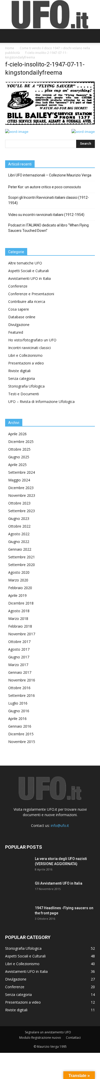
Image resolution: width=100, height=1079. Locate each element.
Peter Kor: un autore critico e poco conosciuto (44, 187)
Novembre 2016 (21, 680)
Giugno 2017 (18, 657)
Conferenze (17, 286)
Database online (21, 316)
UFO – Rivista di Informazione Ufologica (41, 401)
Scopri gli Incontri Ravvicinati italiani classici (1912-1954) (48, 200)
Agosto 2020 (18, 572)
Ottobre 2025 (19, 449)
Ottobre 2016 (19, 687)
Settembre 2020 (21, 564)
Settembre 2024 (21, 472)
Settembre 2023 (21, 510)
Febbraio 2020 (20, 587)
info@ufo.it (60, 825)
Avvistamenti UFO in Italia (29, 278)
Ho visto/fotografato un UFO (32, 340)
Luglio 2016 (17, 703)
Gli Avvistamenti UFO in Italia (58, 883)
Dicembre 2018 (21, 603)
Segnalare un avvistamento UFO (48, 1032)
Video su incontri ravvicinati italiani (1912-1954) (46, 215)
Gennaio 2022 (19, 549)
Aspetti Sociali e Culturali (28, 270)
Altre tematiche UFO (25, 263)
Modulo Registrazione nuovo (40, 1037)
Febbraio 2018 (20, 626)
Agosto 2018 (18, 610)
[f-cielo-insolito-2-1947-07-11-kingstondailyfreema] (50, 124)
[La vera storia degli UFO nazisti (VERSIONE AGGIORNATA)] (18, 865)
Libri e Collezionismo (25, 355)
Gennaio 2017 (19, 672)
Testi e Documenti (23, 393)
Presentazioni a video (26, 363)
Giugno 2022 (18, 541)
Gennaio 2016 (19, 726)
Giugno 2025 (18, 456)
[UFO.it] (50, 14)
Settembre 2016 (21, 695)
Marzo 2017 (18, 664)
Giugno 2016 (18, 710)
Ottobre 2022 (19, 526)
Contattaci (73, 1037)
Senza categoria (21, 378)
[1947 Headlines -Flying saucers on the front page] (18, 914)
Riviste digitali (19, 370)
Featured (15, 332)
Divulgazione (18, 324)
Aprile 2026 (17, 433)
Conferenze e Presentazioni (31, 293)
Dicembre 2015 (21, 733)
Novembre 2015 (21, 741)
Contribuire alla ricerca (26, 301)
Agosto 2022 (18, 533)
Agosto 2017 (18, 649)
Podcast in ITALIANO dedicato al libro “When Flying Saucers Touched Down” (48, 228)
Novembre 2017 (21, 633)
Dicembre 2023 (21, 487)
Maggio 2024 (19, 480)
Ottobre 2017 (19, 641)
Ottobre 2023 (19, 503)
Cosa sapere (18, 309)
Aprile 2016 (17, 718)
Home (9, 48)
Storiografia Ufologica (26, 386)
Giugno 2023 (18, 518)
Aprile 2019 (17, 595)
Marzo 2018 (18, 618)
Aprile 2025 (17, 464)
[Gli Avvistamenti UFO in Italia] (18, 890)
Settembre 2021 (21, 557)
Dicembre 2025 (21, 441)
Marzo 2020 (18, 580)
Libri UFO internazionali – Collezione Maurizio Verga (49, 175)
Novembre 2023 (21, 495)
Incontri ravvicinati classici (29, 347)
